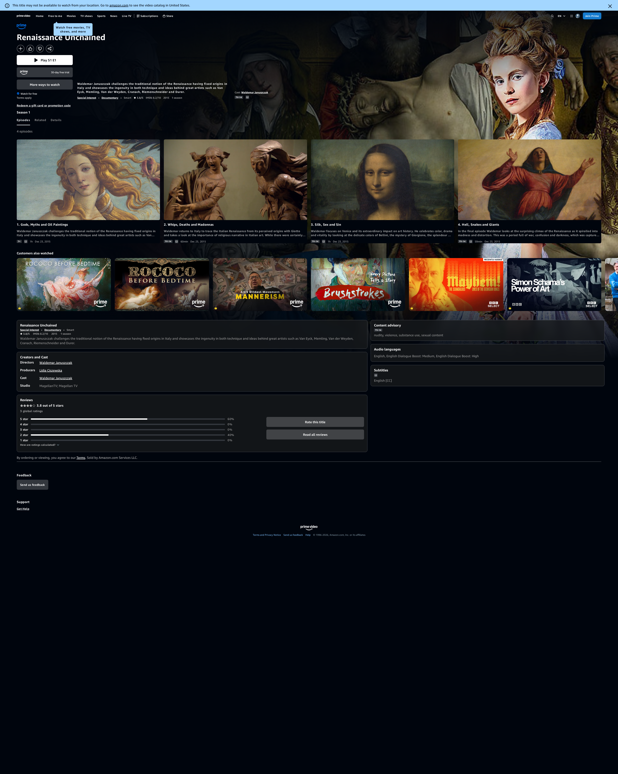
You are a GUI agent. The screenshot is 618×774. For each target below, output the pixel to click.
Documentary (110, 97)
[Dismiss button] (610, 6)
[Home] (23, 16)
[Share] (49, 48)
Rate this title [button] (315, 422)
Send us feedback (293, 534)
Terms (80, 457)
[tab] (23, 120)
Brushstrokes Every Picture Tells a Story (358, 284)
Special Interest (86, 97)
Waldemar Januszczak (254, 92)
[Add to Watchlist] (20, 48)
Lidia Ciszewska (50, 370)
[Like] (30, 48)
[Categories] (571, 16)
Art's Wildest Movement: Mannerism (260, 284)
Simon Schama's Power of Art (554, 284)
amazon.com (118, 5)
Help (308, 534)
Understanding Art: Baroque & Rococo (64, 284)
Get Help (23, 508)
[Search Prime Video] (552, 16)
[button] (45, 60)
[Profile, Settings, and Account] (578, 16)
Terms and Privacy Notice (267, 534)
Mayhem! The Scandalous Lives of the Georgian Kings (456, 284)
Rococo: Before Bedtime (162, 284)
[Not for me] (40, 48)
